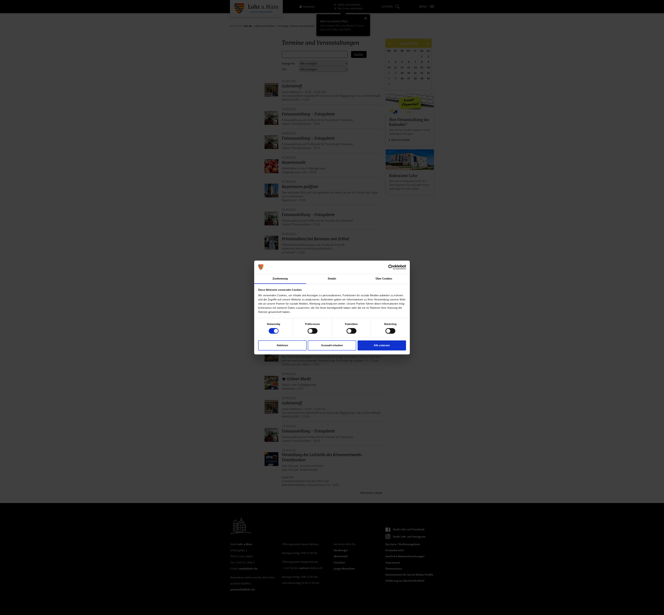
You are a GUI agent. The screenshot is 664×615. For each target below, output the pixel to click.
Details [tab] (332, 278)
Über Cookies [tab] (384, 278)
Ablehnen (282, 345)
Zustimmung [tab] (280, 278)
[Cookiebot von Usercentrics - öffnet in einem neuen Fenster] (391, 267)
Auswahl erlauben (332, 345)
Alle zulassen (382, 345)
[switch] (312, 331)
